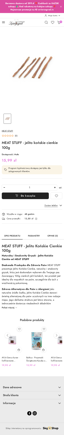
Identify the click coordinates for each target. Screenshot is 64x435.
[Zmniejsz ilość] (4, 188)
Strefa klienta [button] (10, 395)
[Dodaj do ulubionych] (56, 196)
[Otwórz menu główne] (3, 22)
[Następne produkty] (56, 335)
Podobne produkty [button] (32, 320)
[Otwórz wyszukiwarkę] (46, 22)
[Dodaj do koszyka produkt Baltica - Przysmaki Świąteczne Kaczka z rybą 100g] (43, 349)
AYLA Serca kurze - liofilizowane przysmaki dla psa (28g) (10, 359)
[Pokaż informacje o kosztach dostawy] (36, 218)
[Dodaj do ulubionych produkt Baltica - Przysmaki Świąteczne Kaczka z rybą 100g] (44, 329)
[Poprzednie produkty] (7, 335)
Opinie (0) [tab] (52, 235)
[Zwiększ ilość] (55, 188)
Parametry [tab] (34, 235)
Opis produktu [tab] (12, 235)
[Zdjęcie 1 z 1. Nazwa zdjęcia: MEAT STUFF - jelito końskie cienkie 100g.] (7, 119)
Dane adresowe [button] (12, 387)
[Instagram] (35, 413)
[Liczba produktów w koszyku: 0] (58, 22)
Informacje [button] (9, 403)
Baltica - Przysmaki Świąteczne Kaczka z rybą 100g (35, 359)
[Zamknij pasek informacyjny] (61, 6)
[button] (9, 135)
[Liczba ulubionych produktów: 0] (52, 22)
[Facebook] (29, 413)
